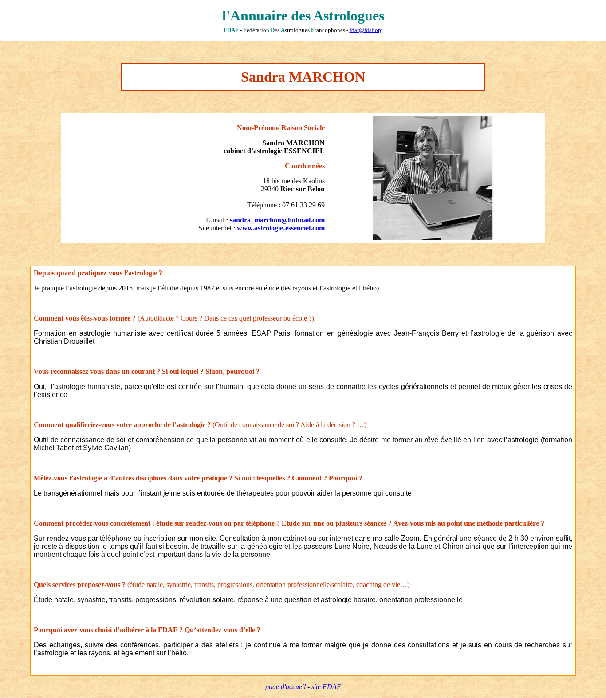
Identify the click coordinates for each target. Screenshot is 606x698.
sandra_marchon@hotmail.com (277, 220)
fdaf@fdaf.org (366, 30)
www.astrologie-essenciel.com (281, 228)
